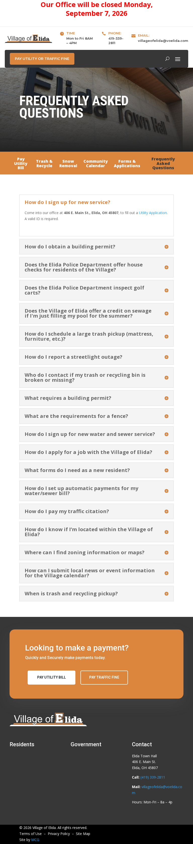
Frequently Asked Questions (163, 163)
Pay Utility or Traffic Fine (42, 58)
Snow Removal (68, 163)
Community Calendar (95, 163)
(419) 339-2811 (152, 777)
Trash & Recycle (44, 163)
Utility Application (153, 212)
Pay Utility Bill (20, 163)
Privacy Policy (59, 833)
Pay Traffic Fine (104, 677)
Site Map (83, 833)
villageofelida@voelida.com (163, 41)
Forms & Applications (127, 163)
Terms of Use (30, 833)
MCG (35, 839)
